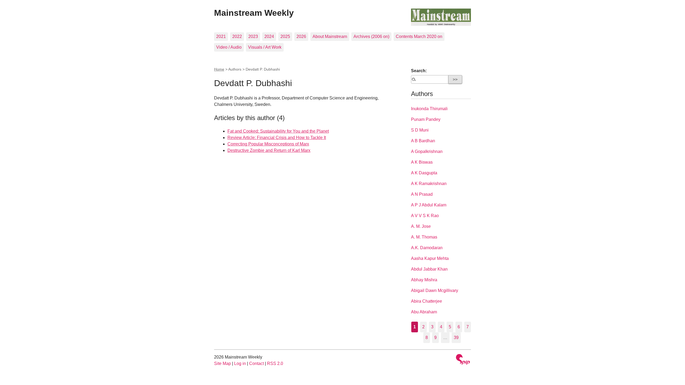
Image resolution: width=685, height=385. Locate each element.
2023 (253, 36)
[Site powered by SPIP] (463, 360)
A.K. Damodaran (427, 247)
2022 (237, 36)
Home (219, 69)
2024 (269, 36)
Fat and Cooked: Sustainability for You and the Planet (278, 131)
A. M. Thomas (424, 237)
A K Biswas (422, 162)
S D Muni (420, 130)
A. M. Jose (421, 226)
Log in (240, 363)
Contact (256, 363)
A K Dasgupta (424, 173)
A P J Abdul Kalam (428, 205)
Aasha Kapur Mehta (430, 258)
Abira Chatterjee (426, 301)
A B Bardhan (423, 140)
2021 (221, 36)
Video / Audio (229, 47)
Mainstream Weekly (254, 13)
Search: (419, 70)
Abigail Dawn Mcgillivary (434, 290)
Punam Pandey (425, 119)
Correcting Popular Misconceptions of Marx (268, 144)
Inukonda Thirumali (429, 108)
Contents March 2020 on (419, 36)
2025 (285, 36)
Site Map (222, 363)
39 (456, 337)
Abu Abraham (424, 312)
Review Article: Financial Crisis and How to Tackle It (276, 137)
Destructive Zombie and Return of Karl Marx (268, 150)
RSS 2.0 (275, 363)
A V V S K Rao (425, 215)
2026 (301, 36)
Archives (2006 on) (371, 36)
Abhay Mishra (424, 280)
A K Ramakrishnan (429, 183)
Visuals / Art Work (264, 47)
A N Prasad (422, 194)
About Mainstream (330, 36)
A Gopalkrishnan (427, 151)
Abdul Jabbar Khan (429, 269)
